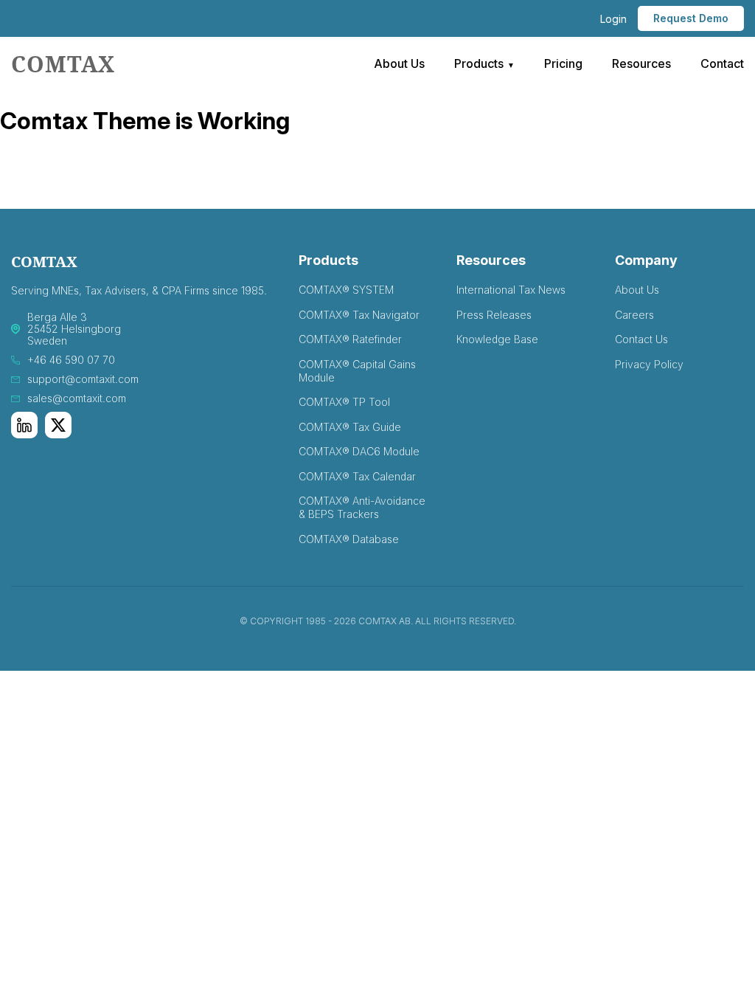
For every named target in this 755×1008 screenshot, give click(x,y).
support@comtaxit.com (83, 379)
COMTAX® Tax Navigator (359, 314)
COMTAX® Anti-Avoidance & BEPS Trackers (362, 507)
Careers (634, 314)
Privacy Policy (649, 364)
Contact (722, 63)
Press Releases (494, 314)
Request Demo (690, 18)
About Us (399, 63)
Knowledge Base (497, 339)
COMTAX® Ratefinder (350, 339)
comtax (63, 64)
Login (613, 19)
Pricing (563, 63)
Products (479, 63)
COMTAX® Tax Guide (350, 427)
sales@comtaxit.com (76, 398)
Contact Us (641, 339)
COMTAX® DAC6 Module (359, 451)
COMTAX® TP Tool (344, 402)
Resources (641, 63)
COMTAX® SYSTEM (346, 289)
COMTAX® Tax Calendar (357, 476)
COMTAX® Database (349, 539)
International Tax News (511, 289)
